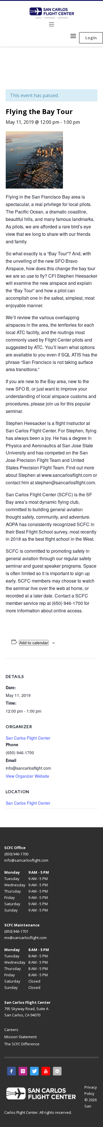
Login (91, 37)
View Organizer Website (27, 776)
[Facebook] (11, 1071)
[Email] (57, 1071)
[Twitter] (34, 1071)
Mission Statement (20, 1036)
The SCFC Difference (21, 1043)
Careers (11, 1029)
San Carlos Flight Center (28, 803)
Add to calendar (33, 642)
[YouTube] (45, 1071)
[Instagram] (23, 1071)
